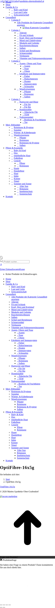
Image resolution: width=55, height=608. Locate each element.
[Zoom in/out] (9, 604)
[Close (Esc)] (1, 604)
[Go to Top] (27, 554)
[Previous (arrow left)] (1, 607)
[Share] (4, 604)
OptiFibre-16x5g (7, 486)
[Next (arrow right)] (4, 607)
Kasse (22, 269)
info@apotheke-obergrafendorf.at (29, 1)
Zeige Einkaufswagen (9, 269)
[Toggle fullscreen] (7, 604)
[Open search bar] (1, 258)
